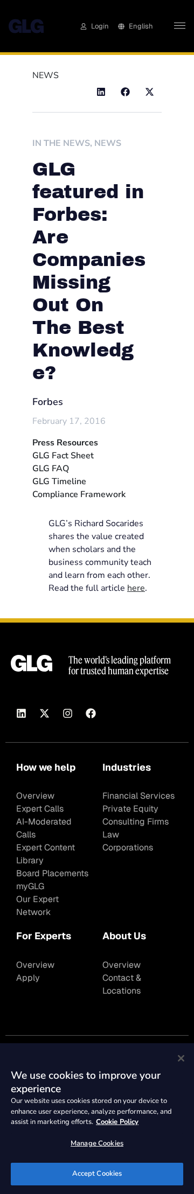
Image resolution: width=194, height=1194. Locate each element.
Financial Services (138, 795)
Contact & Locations (121, 984)
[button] (101, 92)
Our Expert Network (37, 905)
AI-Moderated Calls (44, 828)
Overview (35, 795)
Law (110, 834)
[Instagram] (67, 713)
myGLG (30, 886)
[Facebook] (90, 713)
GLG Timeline (59, 481)
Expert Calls (40, 808)
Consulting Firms (135, 821)
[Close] (181, 1058)
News (107, 143)
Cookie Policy (117, 1122)
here (136, 588)
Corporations (127, 847)
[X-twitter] (44, 713)
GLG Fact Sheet (63, 456)
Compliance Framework (79, 494)
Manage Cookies (97, 1143)
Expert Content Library (45, 854)
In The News (61, 143)
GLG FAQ (50, 468)
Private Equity (130, 808)
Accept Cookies (97, 1173)
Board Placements (52, 873)
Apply (28, 977)
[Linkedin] (21, 713)
